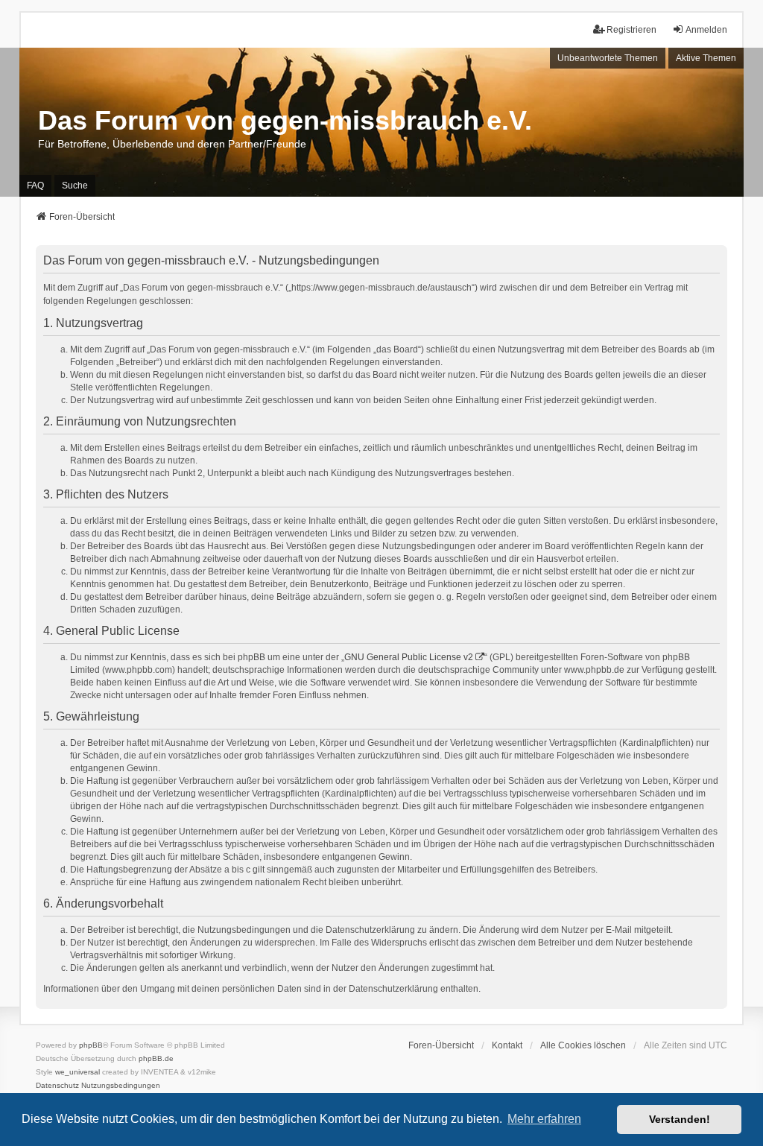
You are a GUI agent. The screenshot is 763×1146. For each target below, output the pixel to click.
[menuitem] (57, 1085)
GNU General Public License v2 (408, 657)
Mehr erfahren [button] (544, 1118)
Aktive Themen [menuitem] (706, 58)
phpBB (91, 1045)
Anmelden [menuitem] (706, 30)
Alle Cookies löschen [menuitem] (583, 1045)
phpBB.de (156, 1058)
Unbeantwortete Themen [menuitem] (607, 58)
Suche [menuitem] (75, 185)
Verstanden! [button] (679, 1119)
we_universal (77, 1072)
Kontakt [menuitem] (507, 1045)
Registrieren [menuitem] (631, 30)
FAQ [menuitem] (35, 185)
